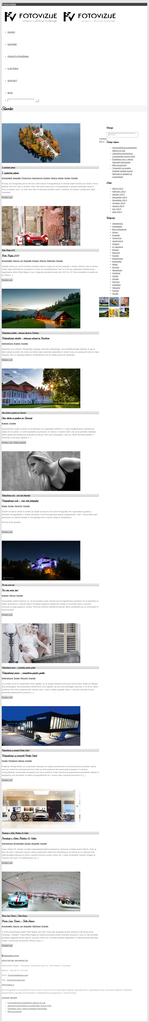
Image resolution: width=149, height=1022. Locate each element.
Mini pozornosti (119, 165)
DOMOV (11, 32)
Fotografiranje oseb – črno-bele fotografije (16, 495)
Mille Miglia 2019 (8, 250)
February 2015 (119, 191)
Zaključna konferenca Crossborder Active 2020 (29, 1005)
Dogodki (17, 178)
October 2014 (118, 203)
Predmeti (13, 761)
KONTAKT (12, 80)
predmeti (116, 285)
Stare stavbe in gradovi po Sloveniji (14, 412)
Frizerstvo (26, 178)
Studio (115, 293)
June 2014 (117, 212)
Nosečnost (117, 270)
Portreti (18, 506)
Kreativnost (117, 258)
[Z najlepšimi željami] (114, 306)
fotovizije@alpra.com (18, 975)
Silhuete (116, 288)
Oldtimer (51, 261)
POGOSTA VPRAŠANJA (18, 56)
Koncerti (116, 253)
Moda (60, 178)
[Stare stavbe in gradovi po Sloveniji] (124, 316)
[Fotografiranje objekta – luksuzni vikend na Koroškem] (104, 316)
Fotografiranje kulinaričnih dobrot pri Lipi (26, 1003)
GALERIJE (12, 44)
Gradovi (115, 244)
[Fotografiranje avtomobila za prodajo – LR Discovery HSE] (104, 306)
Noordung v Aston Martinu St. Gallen (15, 833)
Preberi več (7, 197)
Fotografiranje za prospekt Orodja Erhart (15, 750)
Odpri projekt (19, 442)
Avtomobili (7, 178)
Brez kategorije (119, 229)
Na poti (115, 267)
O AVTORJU (13, 68)
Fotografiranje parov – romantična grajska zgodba (18, 667)
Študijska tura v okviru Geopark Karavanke (27, 1008)
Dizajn (28, 843)
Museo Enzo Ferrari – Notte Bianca (14, 915)
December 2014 (119, 197)
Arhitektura (7, 343)
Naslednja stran (11, 955)
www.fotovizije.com (16, 980)
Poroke (115, 279)
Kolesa (115, 250)
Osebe (67, 178)
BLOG (10, 92)
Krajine (47, 178)
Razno (21, 761)
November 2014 (119, 200)
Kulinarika (116, 261)
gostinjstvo (117, 241)
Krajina (115, 255)
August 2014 (118, 206)
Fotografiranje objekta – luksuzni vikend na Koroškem (20, 332)
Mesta (54, 178)
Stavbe (74, 178)
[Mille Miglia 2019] (124, 306)
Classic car (18, 261)
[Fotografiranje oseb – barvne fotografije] (114, 316)
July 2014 (116, 209)
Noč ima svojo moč (8, 584)
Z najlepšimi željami (8, 167)
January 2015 (118, 194)
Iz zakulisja (117, 247)
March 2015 (117, 188)
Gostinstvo (37, 178)
